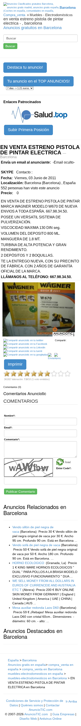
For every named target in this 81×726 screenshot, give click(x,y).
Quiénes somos (32, 705)
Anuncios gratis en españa (27, 664)
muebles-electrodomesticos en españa (35, 673)
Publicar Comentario (20, 491)
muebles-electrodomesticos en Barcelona (37, 678)
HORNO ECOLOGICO (28, 563)
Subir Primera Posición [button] (28, 130)
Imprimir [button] (15, 364)
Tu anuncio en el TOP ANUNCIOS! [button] (38, 81)
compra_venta (14, 15)
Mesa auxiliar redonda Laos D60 (35, 607)
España (13, 660)
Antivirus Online (50, 718)
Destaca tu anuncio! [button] (25, 67)
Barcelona (29, 660)
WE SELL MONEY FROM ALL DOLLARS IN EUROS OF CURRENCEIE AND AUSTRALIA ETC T (43, 585)
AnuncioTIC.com (36, 714)
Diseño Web (28, 718)
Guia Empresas (63, 714)
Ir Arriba (71, 701)
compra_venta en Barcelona (42, 669)
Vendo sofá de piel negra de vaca (36, 545)
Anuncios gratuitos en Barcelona (32, 28)
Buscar (10, 46)
